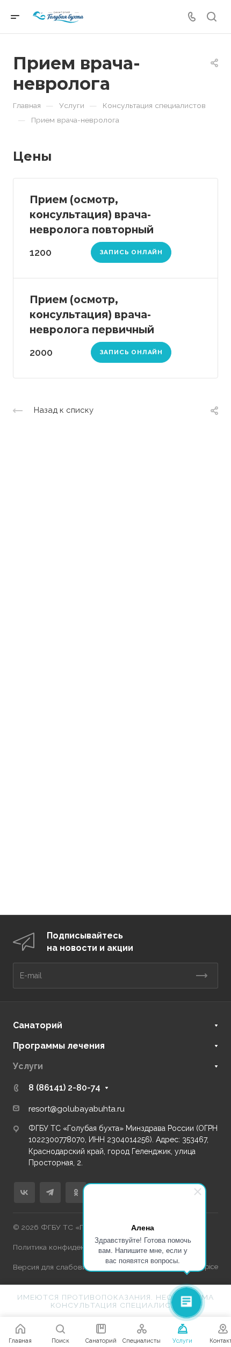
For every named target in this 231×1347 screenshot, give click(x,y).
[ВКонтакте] (24, 1192)
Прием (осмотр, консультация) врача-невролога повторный (92, 214)
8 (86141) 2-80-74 (64, 1088)
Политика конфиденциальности (69, 1247)
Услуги (28, 1066)
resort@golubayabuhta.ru (76, 1108)
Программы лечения (59, 1046)
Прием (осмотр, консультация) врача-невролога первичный (92, 314)
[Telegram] (50, 1192)
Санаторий (37, 1025)
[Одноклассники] (76, 1192)
